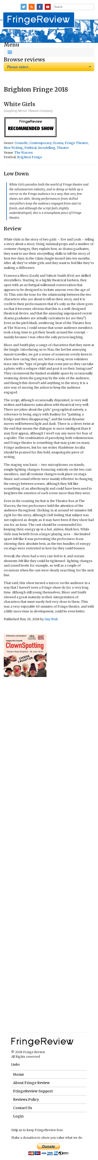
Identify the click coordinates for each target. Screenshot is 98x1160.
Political (30, 148)
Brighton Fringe (29, 157)
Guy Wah (51, 619)
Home (18, 1074)
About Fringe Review (31, 1083)
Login (18, 1116)
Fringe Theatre (76, 143)
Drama (58, 143)
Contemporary (40, 143)
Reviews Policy (26, 1099)
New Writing (13, 148)
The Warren (23, 152)
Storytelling (46, 148)
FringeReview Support (33, 1091)
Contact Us (22, 1108)
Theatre (63, 148)
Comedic (21, 143)
